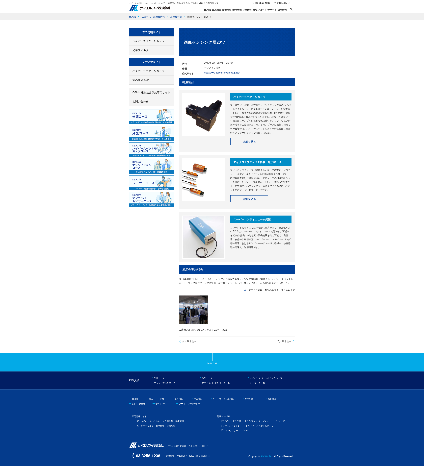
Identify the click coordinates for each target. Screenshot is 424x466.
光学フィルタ (140, 50)
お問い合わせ (284, 3)
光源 (239, 421)
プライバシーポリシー (189, 403)
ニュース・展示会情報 (223, 398)
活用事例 (237, 9)
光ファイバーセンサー (260, 421)
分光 (227, 421)
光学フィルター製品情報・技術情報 (158, 426)
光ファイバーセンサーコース (216, 382)
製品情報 (216, 9)
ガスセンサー (231, 430)
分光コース (207, 378)
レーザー (282, 421)
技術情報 (226, 9)
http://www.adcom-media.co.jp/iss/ (222, 72)
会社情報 (247, 9)
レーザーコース (257, 382)
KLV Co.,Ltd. (267, 456)
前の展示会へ (189, 341)
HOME (207, 9)
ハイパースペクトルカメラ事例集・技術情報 (162, 421)
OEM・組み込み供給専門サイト (151, 92)
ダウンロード (260, 9)
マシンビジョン (232, 426)
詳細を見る (249, 141)
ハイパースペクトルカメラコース (266, 378)
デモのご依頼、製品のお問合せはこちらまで (271, 290)
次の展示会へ (284, 341)
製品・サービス (156, 398)
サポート (272, 9)
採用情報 (282, 9)
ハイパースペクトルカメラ (148, 41)
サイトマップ (162, 403)
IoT (247, 430)
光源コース (159, 378)
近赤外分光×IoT (141, 80)
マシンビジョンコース (165, 382)
